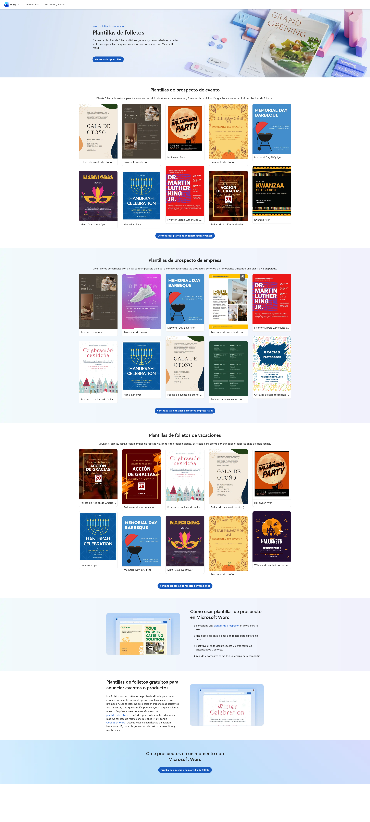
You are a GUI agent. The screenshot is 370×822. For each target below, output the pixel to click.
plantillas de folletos (117, 715)
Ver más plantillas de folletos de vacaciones (185, 585)
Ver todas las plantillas (108, 59)
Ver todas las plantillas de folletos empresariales (185, 410)
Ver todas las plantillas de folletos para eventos (185, 235)
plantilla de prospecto (226, 625)
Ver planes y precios (55, 4)
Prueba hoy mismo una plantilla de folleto (185, 770)
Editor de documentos (113, 26)
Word (13, 4)
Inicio (95, 26)
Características (32, 4)
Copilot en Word (115, 722)
